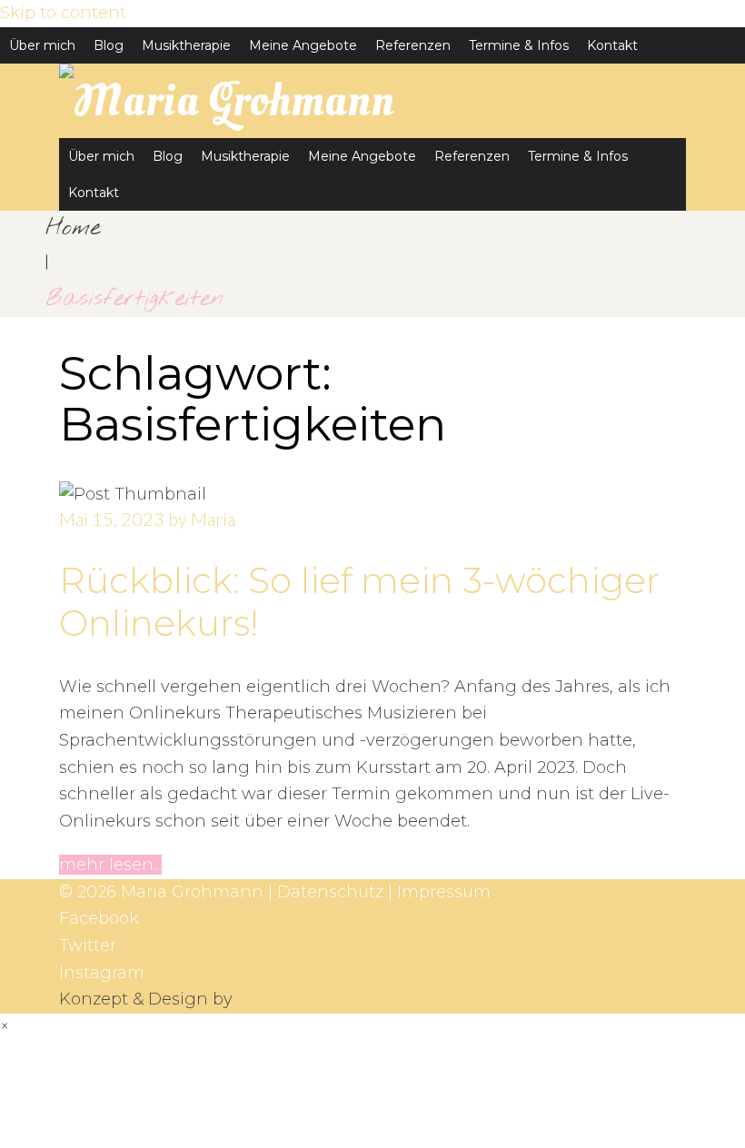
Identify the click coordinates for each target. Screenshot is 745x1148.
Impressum (444, 892)
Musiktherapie (186, 45)
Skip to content (63, 13)
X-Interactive (289, 999)
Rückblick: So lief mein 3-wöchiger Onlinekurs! (359, 602)
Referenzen (413, 45)
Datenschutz (330, 892)
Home (72, 228)
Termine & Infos (519, 45)
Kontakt (612, 45)
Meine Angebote (303, 45)
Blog (109, 45)
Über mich (42, 45)
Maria (213, 518)
